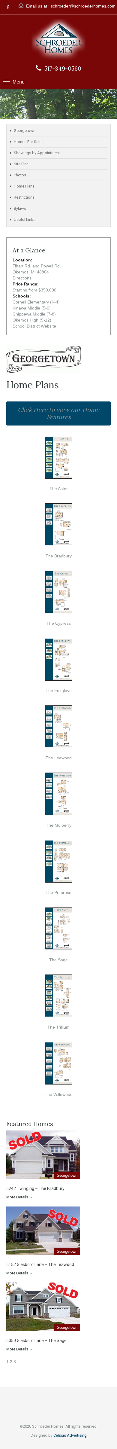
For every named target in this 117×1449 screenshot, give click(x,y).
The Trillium (58, 1027)
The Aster (59, 488)
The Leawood (59, 757)
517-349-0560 (62, 68)
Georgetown (24, 130)
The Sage (58, 959)
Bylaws (20, 208)
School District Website (34, 326)
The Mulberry (58, 825)
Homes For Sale (27, 141)
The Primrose (58, 892)
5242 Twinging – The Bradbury (35, 1188)
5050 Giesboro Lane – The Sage (36, 1340)
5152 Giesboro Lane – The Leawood (40, 1264)
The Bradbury (59, 556)
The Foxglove (59, 690)
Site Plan (21, 164)
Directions (22, 278)
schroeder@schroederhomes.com (83, 6)
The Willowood (59, 1094)
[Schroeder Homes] (59, 40)
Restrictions (24, 197)
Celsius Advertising (70, 1435)
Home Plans (24, 186)
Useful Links (24, 219)
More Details (17, 1197)
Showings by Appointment (37, 153)
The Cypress (58, 623)
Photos (20, 175)
